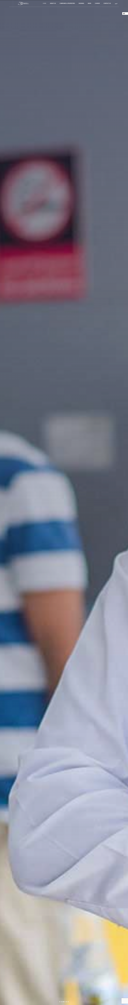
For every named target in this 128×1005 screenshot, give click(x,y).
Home (44, 3)
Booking (81, 3)
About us (53, 3)
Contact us (107, 3)
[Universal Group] (21, 3)
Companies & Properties (67, 3)
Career (97, 3)
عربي (116, 3)
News (89, 3)
